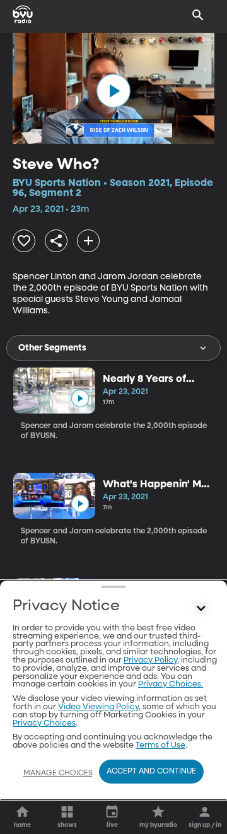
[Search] (198, 15)
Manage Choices (58, 773)
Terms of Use (160, 745)
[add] (88, 240)
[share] (56, 240)
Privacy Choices (44, 723)
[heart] (24, 240)
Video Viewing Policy (98, 707)
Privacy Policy (150, 660)
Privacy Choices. (170, 684)
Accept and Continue (151, 771)
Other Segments (52, 348)
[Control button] (201, 609)
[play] (113, 91)
